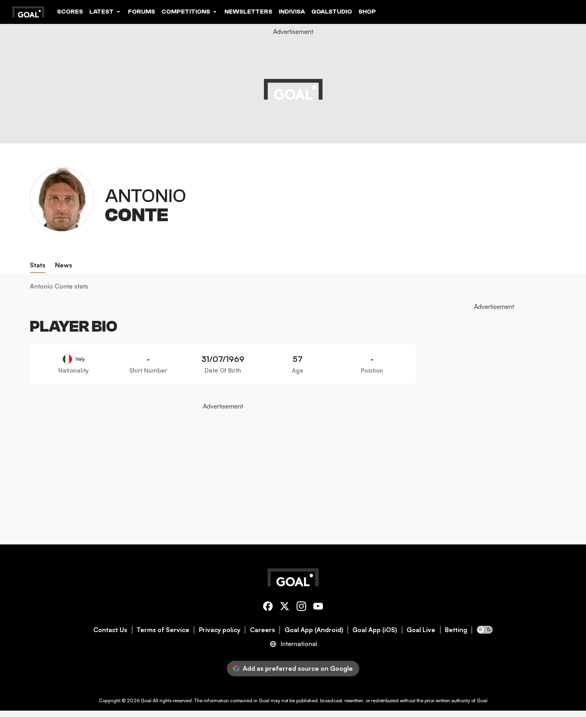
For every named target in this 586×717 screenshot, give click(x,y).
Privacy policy (219, 630)
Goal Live (421, 630)
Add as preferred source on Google (298, 668)
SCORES (70, 11)
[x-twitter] (284, 607)
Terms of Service (163, 630)
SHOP (367, 11)
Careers (262, 630)
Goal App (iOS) (374, 630)
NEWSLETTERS (248, 11)
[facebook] (268, 607)
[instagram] (301, 607)
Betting (456, 630)
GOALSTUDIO (331, 11)
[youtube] (318, 607)
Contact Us (110, 630)
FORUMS (141, 11)
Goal (146, 700)
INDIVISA (292, 11)
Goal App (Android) (314, 630)
